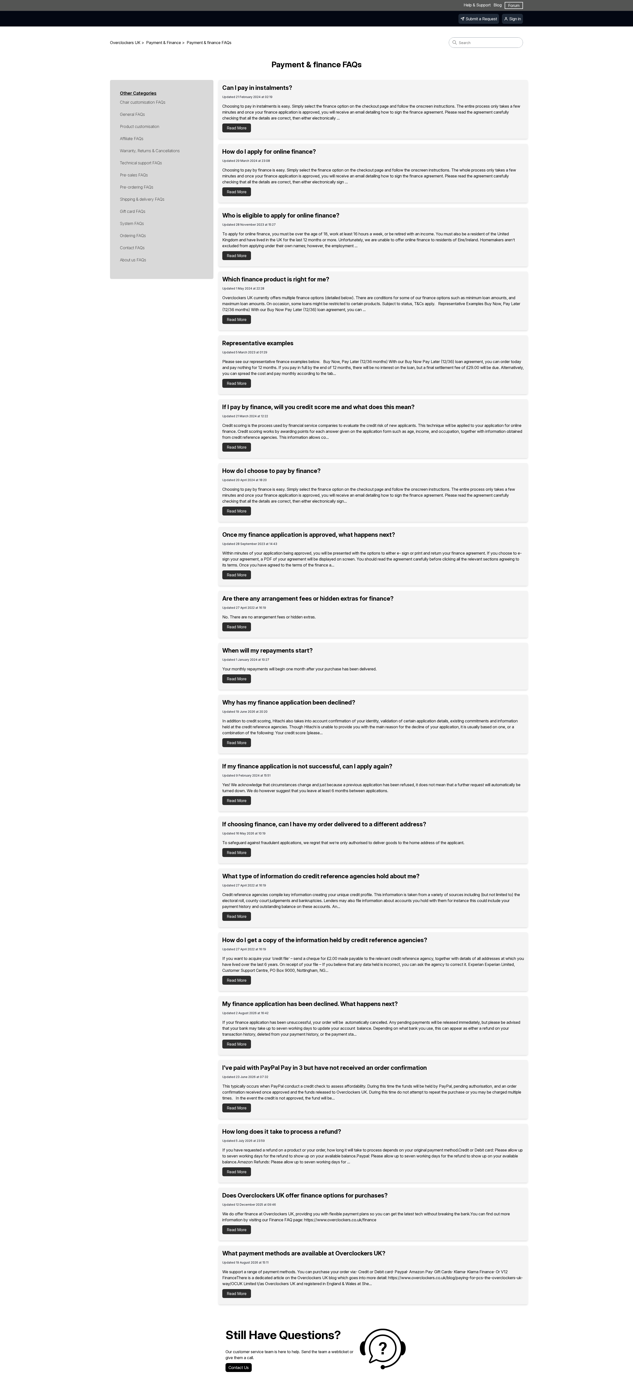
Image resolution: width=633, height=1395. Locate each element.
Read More (237, 127)
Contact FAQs (132, 247)
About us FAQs (133, 259)
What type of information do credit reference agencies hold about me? (321, 876)
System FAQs (132, 223)
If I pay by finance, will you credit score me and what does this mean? (318, 407)
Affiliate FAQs (131, 138)
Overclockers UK (125, 42)
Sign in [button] (515, 18)
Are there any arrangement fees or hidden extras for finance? (308, 598)
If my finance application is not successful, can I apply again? (307, 766)
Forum (514, 5)
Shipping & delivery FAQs (142, 199)
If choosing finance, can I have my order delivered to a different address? (324, 824)
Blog (498, 4)
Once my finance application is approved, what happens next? (308, 534)
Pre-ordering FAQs (136, 187)
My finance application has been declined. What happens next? (310, 1003)
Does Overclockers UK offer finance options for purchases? (305, 1195)
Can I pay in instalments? (257, 87)
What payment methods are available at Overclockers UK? (303, 1253)
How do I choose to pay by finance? (271, 470)
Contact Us (238, 1367)
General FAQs (132, 114)
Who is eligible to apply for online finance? (280, 215)
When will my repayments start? (267, 650)
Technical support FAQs (141, 162)
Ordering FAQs (133, 235)
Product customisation (139, 126)
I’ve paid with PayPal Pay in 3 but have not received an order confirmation (324, 1067)
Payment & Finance (163, 42)
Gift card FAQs (132, 211)
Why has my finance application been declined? (288, 702)
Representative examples (258, 343)
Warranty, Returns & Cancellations (150, 150)
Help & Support (477, 4)
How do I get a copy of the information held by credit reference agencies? (324, 940)
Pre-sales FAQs (134, 174)
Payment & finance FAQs (209, 42)
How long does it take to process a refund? (281, 1131)
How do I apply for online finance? (269, 151)
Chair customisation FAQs (142, 102)
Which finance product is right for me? (275, 279)
